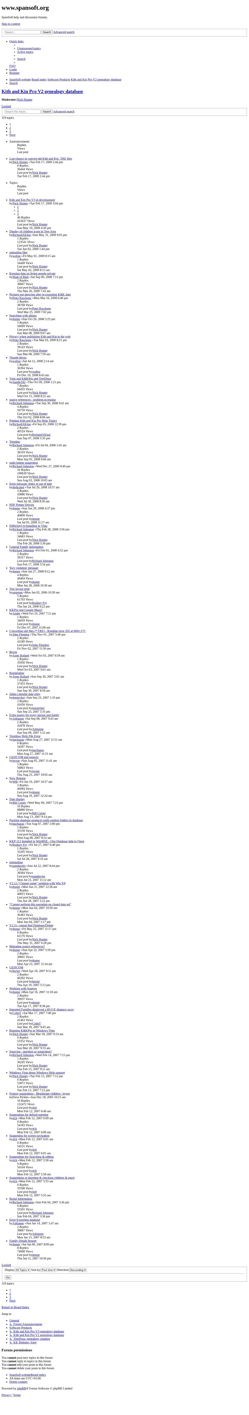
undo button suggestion (23, 462)
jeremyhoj (18, 697)
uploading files (18, 252)
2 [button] (10, 127)
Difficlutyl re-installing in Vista (28, 525)
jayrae (16, 760)
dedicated (18, 487)
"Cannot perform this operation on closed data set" (40, 904)
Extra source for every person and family (34, 715)
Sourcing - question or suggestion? (30, 1051)
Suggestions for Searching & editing (31, 1156)
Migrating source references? (27, 946)
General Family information (26, 547)
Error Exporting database (24, 1219)
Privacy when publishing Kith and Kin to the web (39, 336)
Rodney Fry (39, 603)
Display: (10, 1269)
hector (16, 971)
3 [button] (10, 131)
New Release (17, 778)
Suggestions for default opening (28, 1114)
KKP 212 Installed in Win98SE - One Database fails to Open (46, 841)
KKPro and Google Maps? (25, 610)
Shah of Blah (20, 277)
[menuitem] (29, 48)
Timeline (14, 441)
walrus (16, 256)
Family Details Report (22, 1240)
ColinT (16, 1013)
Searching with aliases (23, 315)
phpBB (21, 1388)
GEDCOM (16, 967)
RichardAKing (21, 235)
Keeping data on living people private (32, 273)
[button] (12, 134)
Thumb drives (17, 357)
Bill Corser (19, 802)
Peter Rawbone (21, 298)
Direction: (63, 1269)
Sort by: (36, 1269)
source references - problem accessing (32, 399)
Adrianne (18, 718)
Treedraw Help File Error (24, 736)
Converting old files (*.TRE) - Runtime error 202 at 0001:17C (47, 631)
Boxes (13, 652)
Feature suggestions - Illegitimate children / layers (39, 1093)
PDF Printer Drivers (21, 504)
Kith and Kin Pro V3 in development (32, 200)
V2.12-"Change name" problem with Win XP (37, 883)
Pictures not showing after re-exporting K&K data (40, 294)
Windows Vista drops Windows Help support (37, 1072)
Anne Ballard (20, 655)
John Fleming (20, 634)
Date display (17, 799)
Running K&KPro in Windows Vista (32, 1030)
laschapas (18, 739)
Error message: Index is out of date (30, 483)
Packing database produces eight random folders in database (46, 820)
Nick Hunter (24, 99)
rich (34, 1107)
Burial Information (20, 1198)
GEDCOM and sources (23, 757)
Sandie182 (18, 382)
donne (16, 319)
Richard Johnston (23, 403)
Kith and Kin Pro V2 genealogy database (42, 91)
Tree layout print (19, 589)
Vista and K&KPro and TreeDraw (30, 378)
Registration (16, 673)
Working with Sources (23, 988)
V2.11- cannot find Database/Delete (31, 925)
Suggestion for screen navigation (29, 1135)
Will (15, 781)
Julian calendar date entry (24, 694)
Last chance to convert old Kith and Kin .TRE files (40, 158)
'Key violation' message (23, 568)
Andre (16, 613)
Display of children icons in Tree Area (32, 231)
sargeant (17, 592)
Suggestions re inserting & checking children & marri (42, 1177)
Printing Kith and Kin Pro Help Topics (33, 420)
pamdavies (18, 865)
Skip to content (11, 24)
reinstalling (16, 862)
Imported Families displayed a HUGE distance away (41, 1009)
